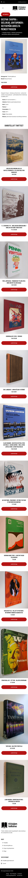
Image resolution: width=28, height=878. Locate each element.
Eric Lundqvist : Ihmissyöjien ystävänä (14, 389)
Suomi (4, 2)
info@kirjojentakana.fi (22, 2)
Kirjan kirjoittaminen (9, 848)
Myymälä (5, 14)
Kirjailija (6, 842)
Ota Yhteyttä (13, 873)
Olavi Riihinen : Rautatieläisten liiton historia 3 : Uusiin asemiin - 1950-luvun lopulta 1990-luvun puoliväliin (14, 445)
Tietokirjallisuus (12, 76)
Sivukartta (19, 875)
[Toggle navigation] (3, 8)
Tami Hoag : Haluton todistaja (14, 746)
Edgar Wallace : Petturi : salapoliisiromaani (14, 680)
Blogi (5, 851)
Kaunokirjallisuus (8, 845)
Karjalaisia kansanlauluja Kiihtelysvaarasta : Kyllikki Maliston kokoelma (14, 170)
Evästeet (19, 873)
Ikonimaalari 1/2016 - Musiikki (14, 336)
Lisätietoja (14, 87)
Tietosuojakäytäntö (11, 875)
